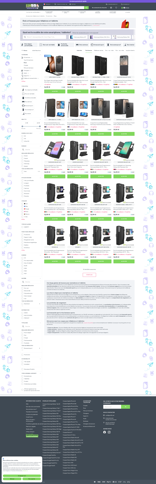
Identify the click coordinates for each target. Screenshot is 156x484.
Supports (85, 416)
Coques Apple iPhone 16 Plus (70, 406)
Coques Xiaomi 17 (67, 432)
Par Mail (74, 4)
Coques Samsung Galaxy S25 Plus (52, 424)
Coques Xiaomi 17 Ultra (69, 435)
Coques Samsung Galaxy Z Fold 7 (52, 411)
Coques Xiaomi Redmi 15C (70, 457)
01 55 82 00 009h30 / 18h (62, 4)
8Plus (23, 219)
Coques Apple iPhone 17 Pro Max (71, 424)
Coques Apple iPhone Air (69, 419)
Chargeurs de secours (89, 424)
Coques (26, 65)
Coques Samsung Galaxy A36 (51, 439)
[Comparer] (59, 57)
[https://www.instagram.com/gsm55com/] (109, 432)
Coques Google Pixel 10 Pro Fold (51, 457)
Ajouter (55, 91)
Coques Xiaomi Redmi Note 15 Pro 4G (73, 443)
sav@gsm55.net (110, 415)
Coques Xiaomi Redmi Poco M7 (71, 449)
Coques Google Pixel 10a (49, 455)
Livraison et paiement (32, 414)
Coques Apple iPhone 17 (69, 416)
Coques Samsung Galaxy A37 (51, 442)
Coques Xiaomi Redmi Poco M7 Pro (72, 452)
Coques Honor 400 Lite (69, 468)
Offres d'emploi (30, 431)
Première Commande (32, 412)
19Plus (23, 81)
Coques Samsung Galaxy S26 (50, 413)
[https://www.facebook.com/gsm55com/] (104, 432)
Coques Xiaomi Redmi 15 (69, 455)
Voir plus (89, 274)
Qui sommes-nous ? (31, 409)
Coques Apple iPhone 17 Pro (70, 422)
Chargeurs (86, 413)
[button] (54, 84)
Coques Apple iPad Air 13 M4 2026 (72, 429)
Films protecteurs (28, 68)
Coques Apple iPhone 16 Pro (70, 409)
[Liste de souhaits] (116, 7)
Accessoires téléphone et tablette (35, 16)
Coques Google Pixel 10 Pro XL (51, 460)
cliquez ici (25, 470)
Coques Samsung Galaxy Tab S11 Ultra (51, 404)
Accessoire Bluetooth (89, 426)
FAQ (27, 404)
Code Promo (29, 417)
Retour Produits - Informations (30, 420)
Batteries (85, 421)
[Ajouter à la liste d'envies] (63, 57)
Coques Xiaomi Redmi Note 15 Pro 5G (73, 440)
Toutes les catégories (32, 12)
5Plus (23, 250)
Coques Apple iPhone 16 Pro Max (71, 411)
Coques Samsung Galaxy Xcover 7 (52, 452)
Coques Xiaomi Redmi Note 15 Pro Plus (72, 446)
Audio (84, 418)
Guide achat (29, 429)
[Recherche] (86, 7)
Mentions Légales (31, 426)
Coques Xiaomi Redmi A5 (69, 460)
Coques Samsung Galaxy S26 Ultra (52, 418)
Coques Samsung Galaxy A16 (50, 450)
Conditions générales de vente (34, 424)
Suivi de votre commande (33, 406)
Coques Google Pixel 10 (49, 465)
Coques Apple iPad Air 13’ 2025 (71, 427)
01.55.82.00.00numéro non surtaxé (111, 419)
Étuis (55, 16)
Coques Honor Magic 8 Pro (70, 473)
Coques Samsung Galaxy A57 (51, 437)
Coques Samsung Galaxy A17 (50, 447)
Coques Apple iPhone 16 (69, 401)
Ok (125, 406)
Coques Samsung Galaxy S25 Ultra (52, 426)
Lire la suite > (96, 25)
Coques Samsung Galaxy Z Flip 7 (51, 408)
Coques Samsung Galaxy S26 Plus (52, 416)
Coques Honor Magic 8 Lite (70, 470)
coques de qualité (88, 322)
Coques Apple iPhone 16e (69, 403)
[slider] (22, 126)
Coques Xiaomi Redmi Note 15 (71, 437)
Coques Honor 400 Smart (70, 465)
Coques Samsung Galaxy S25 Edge (52, 429)
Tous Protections (28, 60)
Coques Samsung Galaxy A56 (51, 434)
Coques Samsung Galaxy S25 (50, 421)
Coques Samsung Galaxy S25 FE (51, 431)
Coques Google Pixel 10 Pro (50, 463)
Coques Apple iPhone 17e (69, 414)
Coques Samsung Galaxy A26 (51, 444)
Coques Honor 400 (68, 462)
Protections (49, 16)
